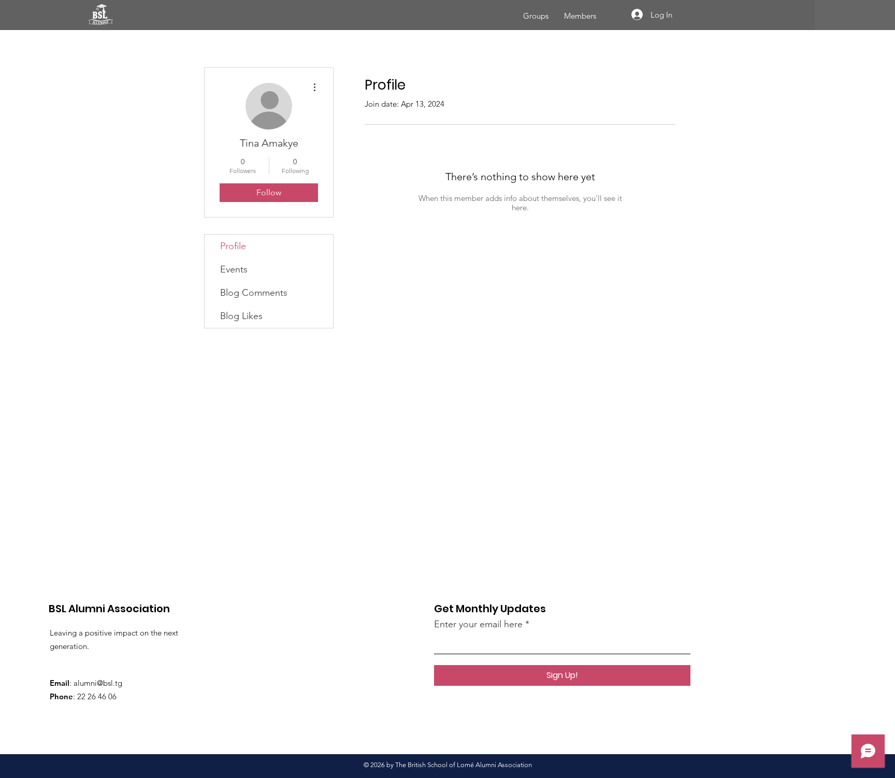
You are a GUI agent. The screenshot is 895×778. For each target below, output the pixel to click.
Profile (233, 246)
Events (234, 269)
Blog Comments (253, 292)
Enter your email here (478, 624)
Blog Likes (241, 316)
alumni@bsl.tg (98, 683)
